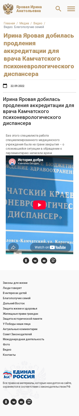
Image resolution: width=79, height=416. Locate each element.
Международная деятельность (23, 339)
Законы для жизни (15, 282)
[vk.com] (35, 261)
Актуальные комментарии (20, 329)
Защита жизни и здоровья (20, 308)
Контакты (9, 354)
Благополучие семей (16, 298)
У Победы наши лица (16, 323)
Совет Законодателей (17, 334)
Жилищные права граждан (20, 313)
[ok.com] (26, 261)
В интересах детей (15, 293)
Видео (7, 349)
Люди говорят (12, 288)
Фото (6, 344)
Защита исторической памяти (22, 318)
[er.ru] (53, 261)
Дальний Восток (14, 303)
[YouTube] (44, 261)
